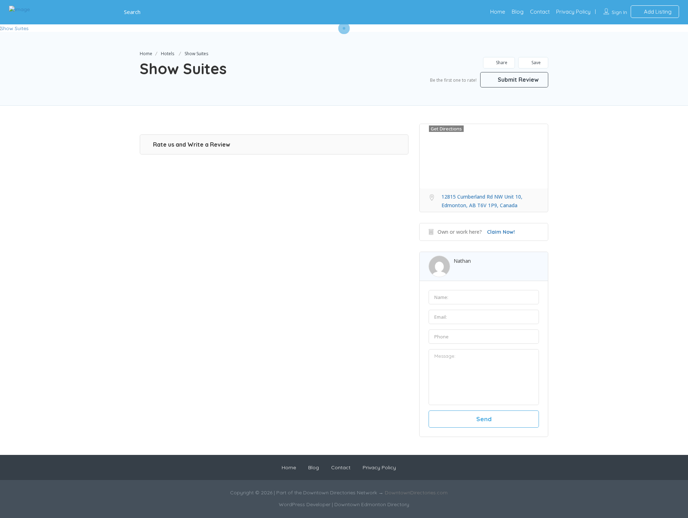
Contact (540, 11)
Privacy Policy (573, 11)
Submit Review (517, 79)
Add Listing (657, 11)
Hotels (167, 54)
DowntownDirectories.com (416, 492)
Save (535, 63)
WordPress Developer (305, 504)
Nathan (462, 260)
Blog (518, 11)
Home (497, 11)
